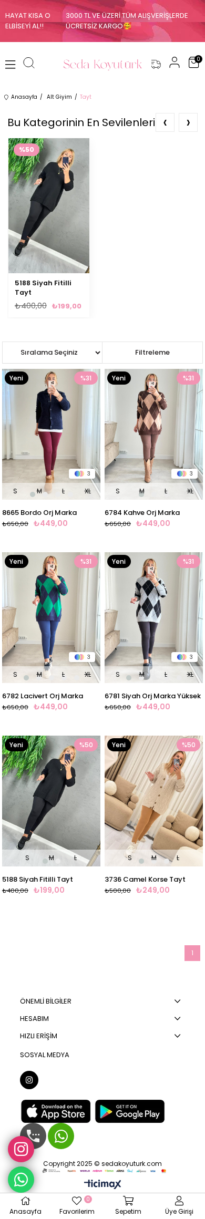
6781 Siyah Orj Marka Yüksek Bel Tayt (153, 696)
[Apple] (55, 1111)
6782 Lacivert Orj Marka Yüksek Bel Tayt (42, 696)
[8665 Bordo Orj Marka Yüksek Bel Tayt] (51, 434)
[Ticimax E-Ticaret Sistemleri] (102, 1185)
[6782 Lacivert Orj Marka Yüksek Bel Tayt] (51, 617)
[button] (32, 494)
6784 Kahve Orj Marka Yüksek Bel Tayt (142, 513)
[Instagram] (29, 1080)
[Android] (130, 1111)
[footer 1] (103, 1170)
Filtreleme (152, 352)
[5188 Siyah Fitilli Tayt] (51, 801)
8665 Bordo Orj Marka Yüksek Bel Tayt (39, 513)
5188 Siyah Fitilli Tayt (43, 287)
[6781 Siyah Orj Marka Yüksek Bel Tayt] (154, 617)
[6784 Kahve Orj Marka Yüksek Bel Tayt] (154, 434)
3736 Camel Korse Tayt (145, 879)
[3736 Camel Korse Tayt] (154, 801)
